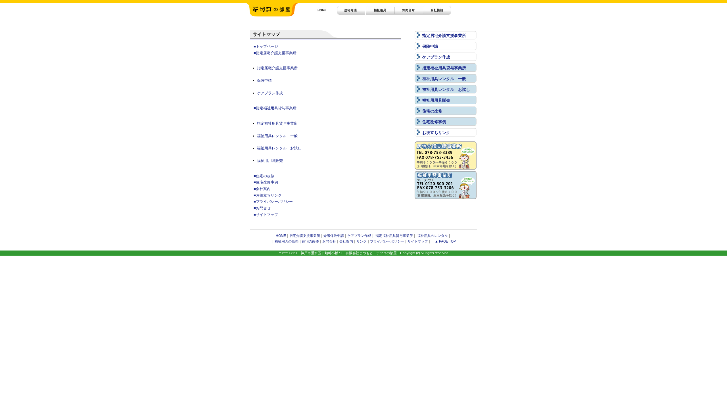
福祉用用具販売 (436, 100)
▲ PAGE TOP (445, 241)
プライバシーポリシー (387, 241)
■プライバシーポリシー (273, 201)
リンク (361, 241)
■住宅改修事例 (266, 182)
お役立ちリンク (436, 132)
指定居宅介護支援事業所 (444, 35)
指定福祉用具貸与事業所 (444, 68)
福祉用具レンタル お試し (446, 89)
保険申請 (430, 46)
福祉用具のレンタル (432, 236)
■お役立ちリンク (268, 195)
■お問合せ (262, 208)
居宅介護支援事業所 (304, 236)
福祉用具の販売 (286, 241)
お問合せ (329, 241)
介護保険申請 (333, 236)
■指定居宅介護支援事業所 (275, 53)
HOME (281, 236)
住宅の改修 (432, 111)
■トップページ (266, 46)
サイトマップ (418, 241)
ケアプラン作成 (436, 57)
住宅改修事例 (434, 122)
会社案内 (346, 241)
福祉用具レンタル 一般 (444, 78)
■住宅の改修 (264, 176)
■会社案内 (262, 189)
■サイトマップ (266, 214)
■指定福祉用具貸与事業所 (275, 108)
